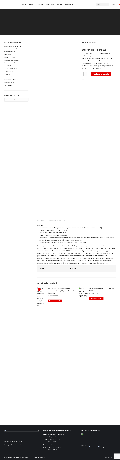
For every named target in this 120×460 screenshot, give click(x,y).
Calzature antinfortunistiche (13, 49)
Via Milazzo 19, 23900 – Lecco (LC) (54, 447)
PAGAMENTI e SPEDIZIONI (13, 441)
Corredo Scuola (9, 51)
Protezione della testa (11, 63)
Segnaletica (8, 85)
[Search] (107, 4)
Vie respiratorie (92, 80)
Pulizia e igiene (9, 82)
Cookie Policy (19, 445)
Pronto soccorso (9, 57)
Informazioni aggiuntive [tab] (57, 220)
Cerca (26, 99)
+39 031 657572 (51, 441)
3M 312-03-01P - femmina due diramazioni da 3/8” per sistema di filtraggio (61, 291)
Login (113, 4)
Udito (8, 74)
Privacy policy (8, 445)
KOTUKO (113, 457)
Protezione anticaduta (11, 60)
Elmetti (8, 66)
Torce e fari (10, 71)
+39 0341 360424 (51, 449)
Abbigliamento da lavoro (12, 46)
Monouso (7, 54)
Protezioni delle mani (11, 80)
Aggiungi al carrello (101, 74)
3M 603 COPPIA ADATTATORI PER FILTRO (101, 290)
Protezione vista (11, 68)
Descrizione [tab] (41, 220)
